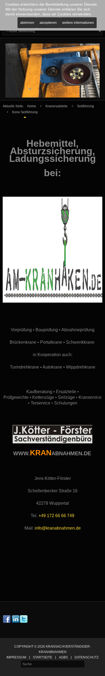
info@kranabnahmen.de (58, 528)
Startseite (42, 657)
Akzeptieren (48, 23)
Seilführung (85, 106)
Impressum (16, 657)
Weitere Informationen (78, 23)
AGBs (63, 657)
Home (31, 106)
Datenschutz (87, 657)
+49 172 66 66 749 (56, 515)
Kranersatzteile (57, 106)
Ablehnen (27, 23)
